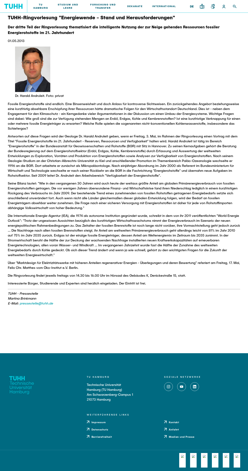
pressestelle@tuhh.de (36, 303)
